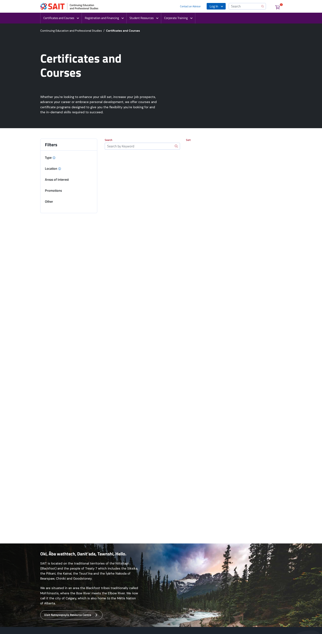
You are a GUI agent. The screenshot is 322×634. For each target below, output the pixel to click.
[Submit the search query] (176, 146)
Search (108, 140)
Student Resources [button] (142, 18)
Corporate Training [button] (176, 18)
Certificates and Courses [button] (58, 18)
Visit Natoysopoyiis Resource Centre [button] (67, 615)
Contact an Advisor (190, 6)
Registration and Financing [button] (102, 18)
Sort (188, 140)
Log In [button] (214, 6)
